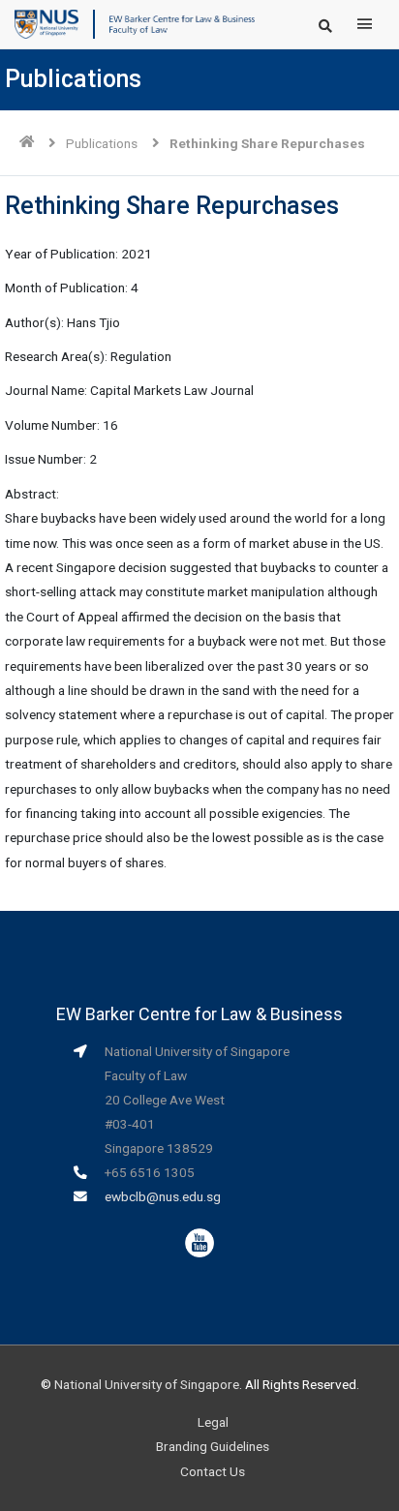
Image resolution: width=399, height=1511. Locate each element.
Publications (102, 143)
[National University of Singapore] (46, 23)
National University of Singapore (146, 1384)
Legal (213, 1422)
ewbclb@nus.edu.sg (163, 1196)
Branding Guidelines (212, 1446)
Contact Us (212, 1471)
